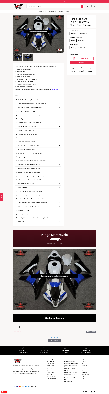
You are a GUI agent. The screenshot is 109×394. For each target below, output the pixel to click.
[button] (95, 6)
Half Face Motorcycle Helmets (71, 372)
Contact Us (84, 365)
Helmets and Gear (52, 11)
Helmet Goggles (68, 381)
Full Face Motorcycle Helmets (71, 363)
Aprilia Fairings (50, 372)
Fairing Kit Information (52, 378)
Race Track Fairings (51, 376)
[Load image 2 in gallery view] (28, 57)
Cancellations (85, 370)
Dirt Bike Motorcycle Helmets (70, 374)
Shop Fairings (42, 11)
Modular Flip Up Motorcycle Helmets (70, 366)
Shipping (84, 368)
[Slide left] (59, 50)
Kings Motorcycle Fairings (20, 391)
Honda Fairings (50, 361)
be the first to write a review (54, 340)
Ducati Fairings (50, 365)
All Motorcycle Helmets (69, 361)
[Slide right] (61, 50)
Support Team (55, 89)
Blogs (83, 378)
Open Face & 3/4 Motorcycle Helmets (70, 369)
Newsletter (84, 372)
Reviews (84, 367)
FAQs (83, 363)
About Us (84, 361)
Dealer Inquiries (85, 374)
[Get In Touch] (91, 6)
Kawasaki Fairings (51, 363)
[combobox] (55, 6)
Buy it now (81, 62)
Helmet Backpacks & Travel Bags (70, 378)
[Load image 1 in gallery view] (17, 57)
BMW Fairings (50, 374)
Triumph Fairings (50, 370)
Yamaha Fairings (51, 368)
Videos (83, 376)
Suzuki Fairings (50, 367)
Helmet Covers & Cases (69, 376)
